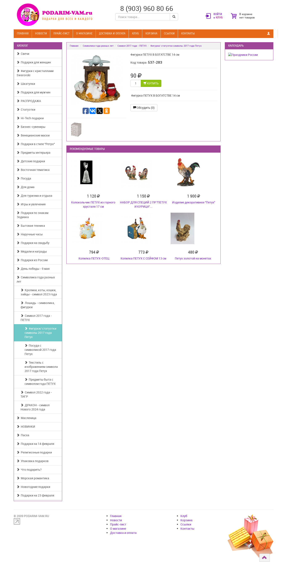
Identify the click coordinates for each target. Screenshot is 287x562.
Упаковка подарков (34, 461)
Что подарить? (31, 470)
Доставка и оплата (112, 33)
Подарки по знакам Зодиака (32, 215)
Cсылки (169, 33)
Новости (41, 33)
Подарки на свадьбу (34, 243)
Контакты (188, 33)
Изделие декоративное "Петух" (193, 202)
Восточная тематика (35, 170)
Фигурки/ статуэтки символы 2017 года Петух (40, 332)
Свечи (24, 54)
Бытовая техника (32, 226)
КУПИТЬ (152, 83)
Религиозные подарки (36, 452)
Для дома (27, 187)
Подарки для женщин (35, 62)
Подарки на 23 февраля (37, 495)
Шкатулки (27, 84)
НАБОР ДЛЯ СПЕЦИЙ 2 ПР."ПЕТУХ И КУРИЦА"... (143, 204)
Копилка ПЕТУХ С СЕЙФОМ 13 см (143, 258)
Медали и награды (33, 251)
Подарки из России (34, 260)
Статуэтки (27, 109)
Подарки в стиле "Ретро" (37, 144)
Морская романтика (34, 478)
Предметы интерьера (35, 153)
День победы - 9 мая (35, 269)
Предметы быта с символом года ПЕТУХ (40, 381)
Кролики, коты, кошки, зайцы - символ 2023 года (39, 292)
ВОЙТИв (218, 16)
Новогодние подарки (35, 487)
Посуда (25, 178)
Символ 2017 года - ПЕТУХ (36, 318)
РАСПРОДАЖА (30, 101)
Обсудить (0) (145, 108)
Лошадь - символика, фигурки (38, 305)
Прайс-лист (61, 33)
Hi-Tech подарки (32, 118)
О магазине (84, 33)
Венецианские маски (35, 135)
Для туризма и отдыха (36, 196)
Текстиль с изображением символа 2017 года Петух (41, 366)
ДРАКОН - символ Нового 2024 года (35, 407)
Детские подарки (32, 161)
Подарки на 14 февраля (37, 444)
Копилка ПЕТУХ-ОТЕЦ (94, 258)
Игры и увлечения (33, 204)
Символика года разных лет (36, 279)
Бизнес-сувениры (32, 127)
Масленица (28, 418)
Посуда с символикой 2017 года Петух (40, 349)
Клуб (135, 33)
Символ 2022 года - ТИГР (36, 394)
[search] (174, 16)
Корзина (151, 33)
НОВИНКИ (27, 426)
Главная (23, 33)
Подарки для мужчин (35, 92)
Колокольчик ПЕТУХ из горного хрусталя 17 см (93, 204)
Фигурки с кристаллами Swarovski (35, 73)
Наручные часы (31, 234)
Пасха (24, 435)
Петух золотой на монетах (193, 258)
